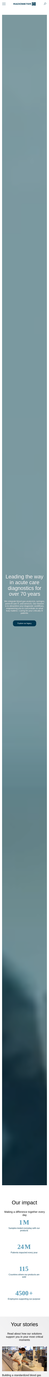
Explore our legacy (25, 623)
